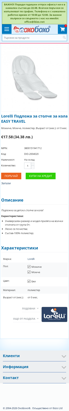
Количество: (8, 165)
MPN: (4, 148)
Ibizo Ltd (57, 408)
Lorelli (31, 259)
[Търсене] (64, 37)
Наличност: (8, 159)
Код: (3, 154)
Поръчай (11, 176)
